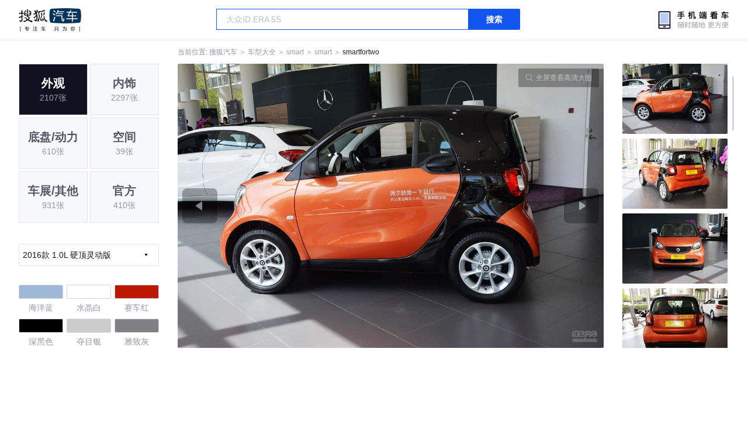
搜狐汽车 (50, 20)
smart (295, 52)
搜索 (494, 19)
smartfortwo (360, 52)
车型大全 (262, 52)
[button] (284, 206)
